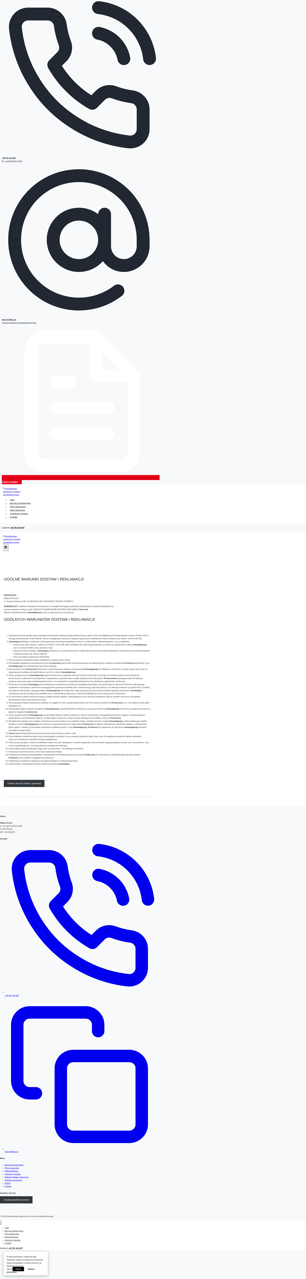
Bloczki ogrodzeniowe (20, 503)
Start (12, 500)
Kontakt (13, 517)
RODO (8, 1183)
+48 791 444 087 (15, 1248)
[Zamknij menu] (0, 1223)
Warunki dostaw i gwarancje (17, 1177)
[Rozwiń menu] (5, 547)
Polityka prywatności (13, 1180)
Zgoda (18, 1269)
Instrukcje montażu (19, 514)
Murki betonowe (17, 510)
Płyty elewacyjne (18, 507)
